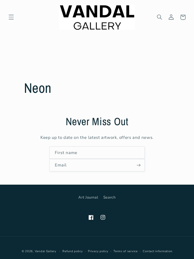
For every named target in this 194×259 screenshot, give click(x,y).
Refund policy (72, 251)
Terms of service (125, 251)
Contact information (157, 251)
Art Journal (88, 197)
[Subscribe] (138, 165)
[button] (11, 17)
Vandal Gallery (45, 251)
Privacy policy (98, 251)
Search (109, 197)
